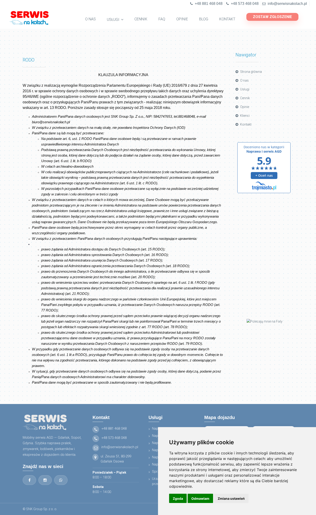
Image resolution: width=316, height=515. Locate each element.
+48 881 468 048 (209, 4)
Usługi (244, 89)
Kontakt (245, 124)
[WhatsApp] (61, 480)
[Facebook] (29, 480)
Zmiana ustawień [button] (231, 498)
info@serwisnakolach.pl (287, 4)
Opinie (244, 107)
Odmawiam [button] (200, 498)
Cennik (245, 98)
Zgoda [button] (178, 498)
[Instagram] (45, 480)
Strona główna (251, 72)
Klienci (245, 115)
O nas (244, 80)
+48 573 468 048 (245, 4)
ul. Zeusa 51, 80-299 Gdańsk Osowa (116, 458)
